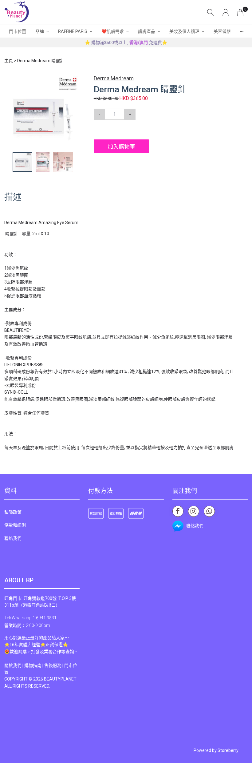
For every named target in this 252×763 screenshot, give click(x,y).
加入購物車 (121, 146)
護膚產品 (146, 31)
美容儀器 (222, 31)
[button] (76, 80)
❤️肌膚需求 (112, 31)
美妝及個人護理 (184, 31)
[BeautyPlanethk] (16, 12)
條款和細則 (15, 525)
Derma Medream (114, 78)
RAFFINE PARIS (72, 31)
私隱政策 (13, 512)
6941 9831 (46, 617)
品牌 (39, 31)
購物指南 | (34, 665)
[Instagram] (193, 511)
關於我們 (13, 665)
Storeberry (228, 750)
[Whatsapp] (209, 511)
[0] (240, 12)
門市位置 (17, 31)
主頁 (8, 60)
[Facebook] (177, 511)
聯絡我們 (13, 538)
